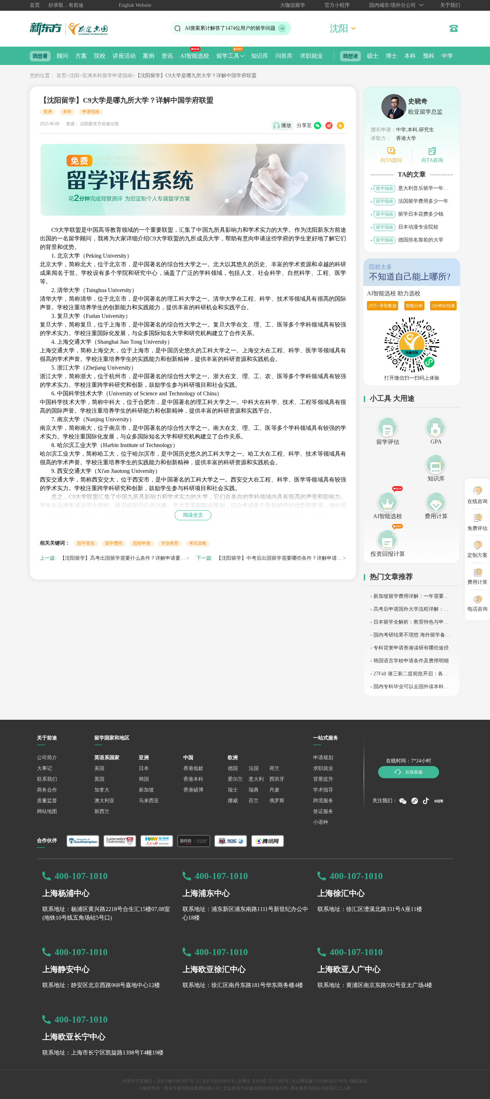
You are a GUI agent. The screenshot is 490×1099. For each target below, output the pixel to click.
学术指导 (323, 790)
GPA (436, 441)
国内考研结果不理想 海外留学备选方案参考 (411, 637)
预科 (428, 56)
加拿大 (101, 790)
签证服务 (323, 811)
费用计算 (436, 516)
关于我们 (450, 5)
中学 (447, 56)
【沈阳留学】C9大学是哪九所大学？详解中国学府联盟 (195, 75)
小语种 (320, 822)
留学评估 (387, 442)
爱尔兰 (235, 779)
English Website (135, 5)
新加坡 (146, 790)
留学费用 (113, 543)
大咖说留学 (292, 5)
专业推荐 (169, 543)
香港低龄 (193, 768)
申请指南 (90, 111)
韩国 (144, 779)
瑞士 (233, 790)
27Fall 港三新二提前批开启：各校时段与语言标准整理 (410, 676)
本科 (410, 56)
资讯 (167, 56)
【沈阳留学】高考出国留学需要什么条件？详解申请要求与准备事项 (122, 559)
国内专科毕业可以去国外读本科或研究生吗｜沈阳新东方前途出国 (411, 689)
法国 (254, 768)
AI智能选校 (194, 56)
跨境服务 (323, 800)
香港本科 (193, 779)
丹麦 (274, 790)
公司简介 (47, 757)
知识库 (259, 56)
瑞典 (254, 790)
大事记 (44, 768)
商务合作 (47, 790)
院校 (99, 56)
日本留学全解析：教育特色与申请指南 (411, 624)
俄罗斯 (276, 800)
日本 (144, 768)
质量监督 (47, 800)
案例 (148, 56)
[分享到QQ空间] (340, 125)
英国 (99, 779)
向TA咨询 (432, 160)
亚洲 (47, 111)
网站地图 (47, 811)
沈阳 (74, 75)
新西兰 (101, 811)
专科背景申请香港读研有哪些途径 (411, 648)
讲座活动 (124, 56)
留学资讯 (85, 543)
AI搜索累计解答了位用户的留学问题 (230, 28)
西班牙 (276, 779)
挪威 (233, 800)
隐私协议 (359, 1081)
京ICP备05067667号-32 (178, 1081)
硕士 (372, 56)
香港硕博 (193, 790)
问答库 (284, 56)
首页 (35, 5)
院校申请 (141, 543)
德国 (233, 768)
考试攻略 (197, 543)
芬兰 (254, 800)
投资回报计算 (388, 554)
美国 (99, 768)
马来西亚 (149, 800)
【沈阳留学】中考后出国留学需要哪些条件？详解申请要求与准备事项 (279, 559)
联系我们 (47, 779)
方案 (81, 56)
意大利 (256, 779)
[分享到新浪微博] (329, 125)
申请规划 (323, 757)
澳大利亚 (104, 800)
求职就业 (311, 56)
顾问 (62, 56)
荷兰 (274, 768)
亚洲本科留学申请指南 (107, 75)
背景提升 (323, 779)
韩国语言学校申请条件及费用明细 (411, 660)
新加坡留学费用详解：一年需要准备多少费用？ (411, 598)
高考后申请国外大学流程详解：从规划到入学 (411, 611)
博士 (391, 56)
